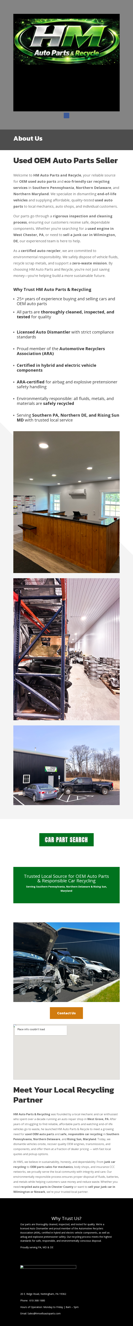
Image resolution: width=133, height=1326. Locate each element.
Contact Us (66, 1013)
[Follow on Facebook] (66, 115)
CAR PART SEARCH (66, 839)
